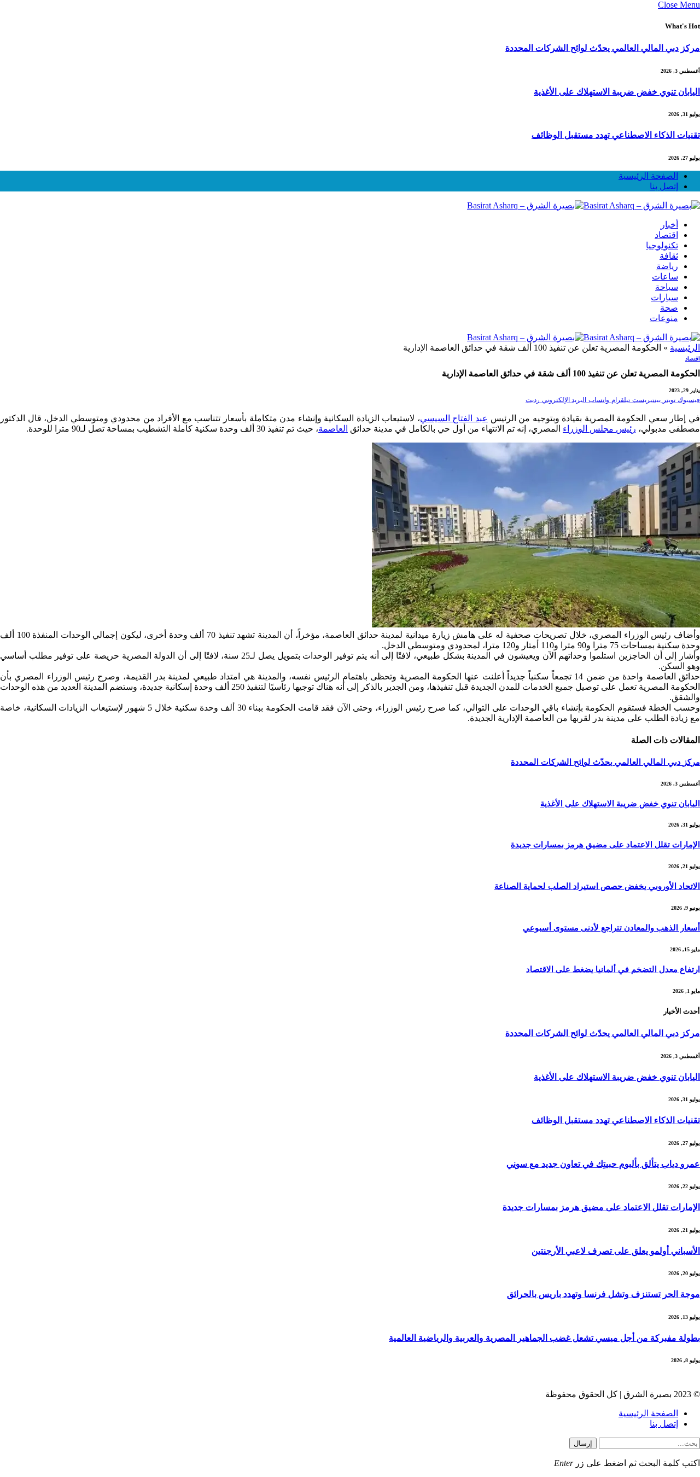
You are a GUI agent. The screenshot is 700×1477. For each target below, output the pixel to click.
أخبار (669, 224)
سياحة (666, 287)
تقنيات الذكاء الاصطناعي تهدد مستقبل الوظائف (616, 134)
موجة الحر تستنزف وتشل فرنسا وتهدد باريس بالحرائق (603, 1294)
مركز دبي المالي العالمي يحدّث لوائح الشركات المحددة (602, 48)
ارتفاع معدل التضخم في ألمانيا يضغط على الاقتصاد (613, 969)
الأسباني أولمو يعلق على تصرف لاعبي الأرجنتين (616, 1250)
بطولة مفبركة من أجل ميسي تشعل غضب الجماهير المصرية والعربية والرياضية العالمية (544, 1337)
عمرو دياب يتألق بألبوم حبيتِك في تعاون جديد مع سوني (603, 1163)
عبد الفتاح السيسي (454, 418)
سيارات (664, 297)
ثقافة (669, 255)
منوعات (664, 318)
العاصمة (333, 428)
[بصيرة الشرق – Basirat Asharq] (583, 205)
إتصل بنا (664, 186)
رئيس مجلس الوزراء (599, 428)
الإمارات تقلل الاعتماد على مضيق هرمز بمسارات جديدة (605, 844)
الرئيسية (685, 347)
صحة (669, 307)
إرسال (583, 1443)
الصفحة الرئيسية (648, 176)
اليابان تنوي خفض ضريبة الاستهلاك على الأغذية (617, 91)
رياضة (667, 266)
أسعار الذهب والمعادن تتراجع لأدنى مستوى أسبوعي (611, 927)
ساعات (665, 276)
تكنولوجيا (662, 245)
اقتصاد (666, 235)
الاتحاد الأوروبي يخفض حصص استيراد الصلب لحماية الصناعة (597, 886)
